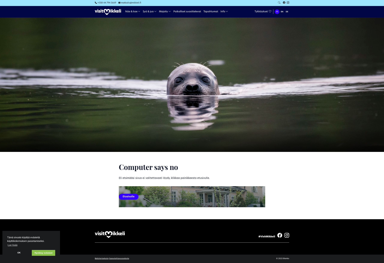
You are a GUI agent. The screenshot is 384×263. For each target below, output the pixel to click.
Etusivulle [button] (129, 197)
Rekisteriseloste (102, 259)
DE (287, 12)
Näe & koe (131, 11)
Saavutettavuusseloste (119, 259)
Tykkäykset (261, 11)
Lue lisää (12, 245)
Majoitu (164, 11)
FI (277, 12)
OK (19, 252)
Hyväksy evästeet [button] (43, 253)
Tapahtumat (210, 11)
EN (282, 12)
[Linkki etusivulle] (108, 12)
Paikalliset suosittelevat (187, 11)
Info (223, 11)
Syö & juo (148, 11)
